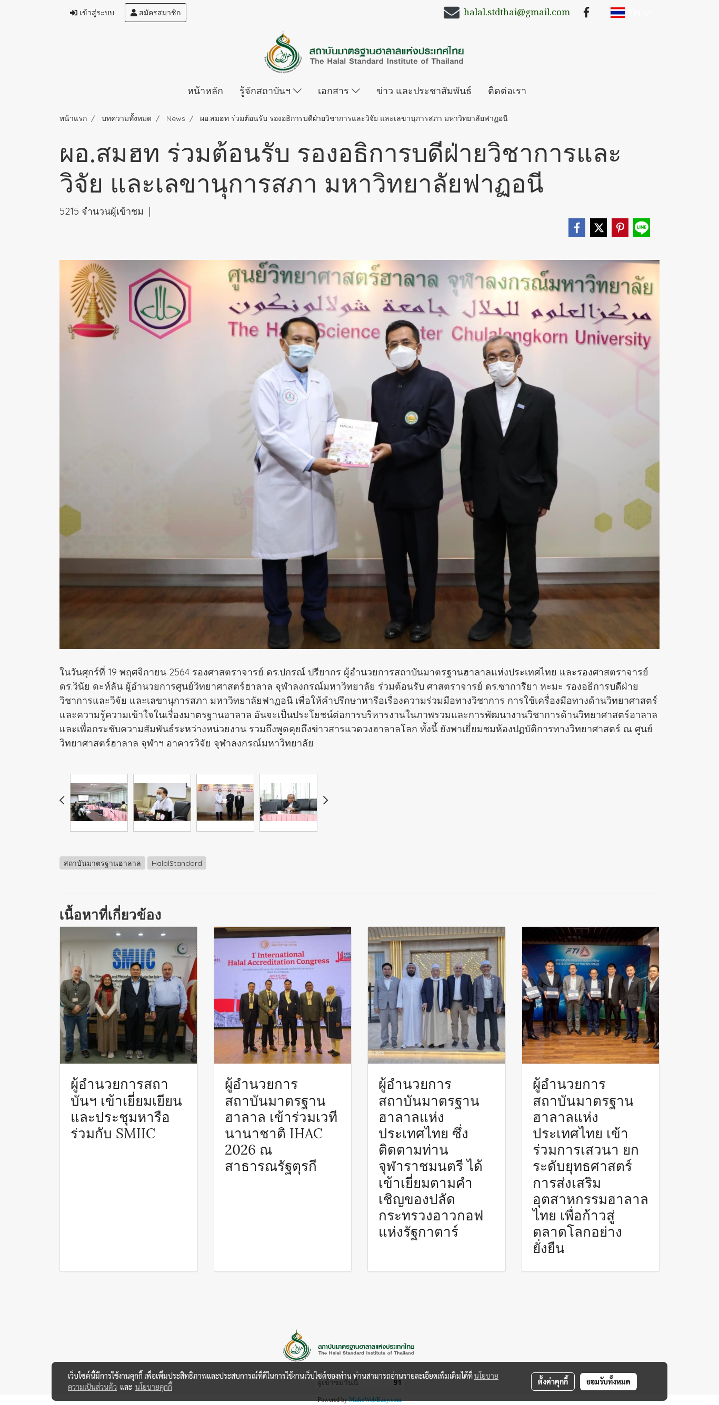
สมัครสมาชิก (159, 12)
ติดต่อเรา (507, 91)
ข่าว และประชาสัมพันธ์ (424, 91)
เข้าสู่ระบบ (95, 12)
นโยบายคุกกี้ (153, 1386)
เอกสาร (335, 91)
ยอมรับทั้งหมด (608, 1381)
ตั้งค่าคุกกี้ (553, 1381)
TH (634, 13)
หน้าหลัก (205, 91)
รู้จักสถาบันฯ (266, 91)
